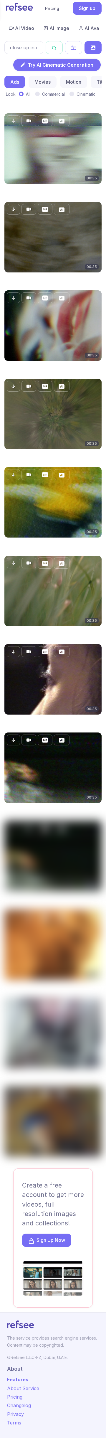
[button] (13, 120)
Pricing (52, 8)
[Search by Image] (93, 47)
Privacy (15, 1414)
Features (17, 1379)
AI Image (59, 28)
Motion (73, 82)
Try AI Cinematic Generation (60, 65)
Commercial (53, 94)
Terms (14, 1423)
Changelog (19, 1405)
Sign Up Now (51, 1240)
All (28, 94)
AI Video (24, 28)
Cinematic (86, 94)
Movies (42, 82)
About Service (23, 1388)
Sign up (87, 8)
